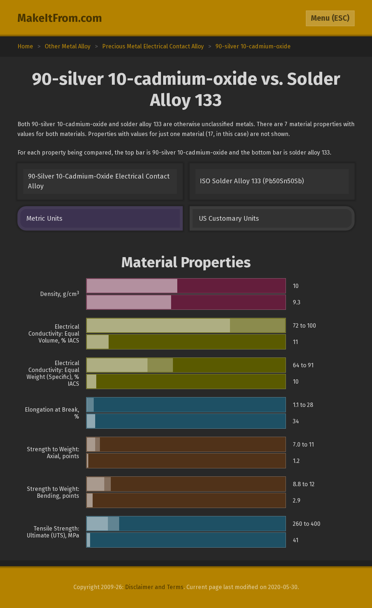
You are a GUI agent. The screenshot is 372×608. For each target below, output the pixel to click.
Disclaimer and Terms (154, 587)
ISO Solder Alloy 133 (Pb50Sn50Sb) (252, 181)
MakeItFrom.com (59, 18)
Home (25, 46)
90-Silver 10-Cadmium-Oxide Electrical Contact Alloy (99, 181)
